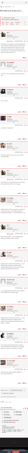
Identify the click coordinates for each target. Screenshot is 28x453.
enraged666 (11, 62)
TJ (8, 32)
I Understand (16, 452)
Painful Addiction (15, 420)
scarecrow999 (11, 19)
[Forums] (1, 6)
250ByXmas (11, 333)
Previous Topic (5, 393)
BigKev (9, 116)
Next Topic (11, 393)
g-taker (10, 143)
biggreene (10, 89)
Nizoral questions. (12, 422)
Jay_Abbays (10, 198)
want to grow (11, 279)
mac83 (9, 252)
